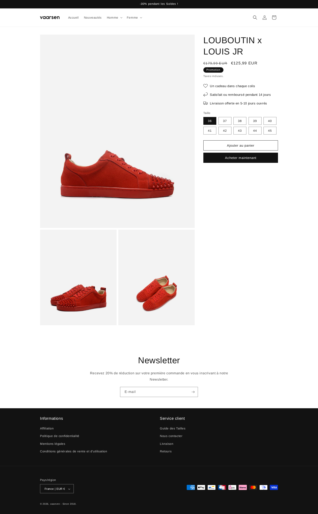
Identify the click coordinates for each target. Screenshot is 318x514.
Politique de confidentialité (59, 436)
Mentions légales (52, 443)
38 (240, 121)
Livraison (166, 443)
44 (255, 130)
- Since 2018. (68, 504)
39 (255, 121)
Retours (166, 451)
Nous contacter (171, 436)
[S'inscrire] (193, 392)
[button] (114, 17)
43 (240, 130)
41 (210, 130)
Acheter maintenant (240, 158)
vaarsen (55, 504)
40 (270, 121)
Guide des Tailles (172, 428)
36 (210, 121)
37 (225, 121)
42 (225, 130)
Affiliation (47, 428)
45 (270, 130)
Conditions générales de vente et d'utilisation (73, 451)
